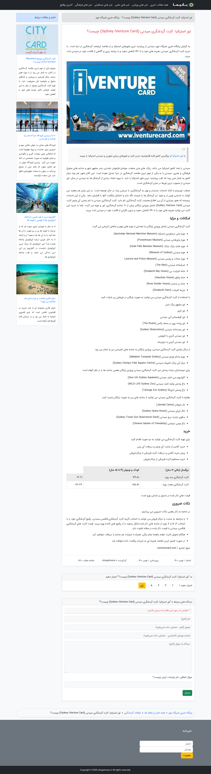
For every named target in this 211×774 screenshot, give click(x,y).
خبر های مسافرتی (103, 5)
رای (142, 585)
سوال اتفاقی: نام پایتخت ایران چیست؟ (172, 677)
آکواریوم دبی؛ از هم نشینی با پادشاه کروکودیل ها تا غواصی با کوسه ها (40, 218)
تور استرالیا (177, 156)
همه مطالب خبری (159, 5)
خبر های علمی (122, 5)
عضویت (187, 755)
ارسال (187, 693)
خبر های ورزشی (140, 5)
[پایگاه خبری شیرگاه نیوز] (183, 5)
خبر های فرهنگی (83, 5)
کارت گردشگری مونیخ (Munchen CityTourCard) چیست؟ (40, 60)
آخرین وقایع (66, 5)
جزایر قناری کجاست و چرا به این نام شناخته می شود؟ (39, 300)
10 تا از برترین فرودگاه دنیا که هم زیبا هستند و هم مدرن (39, 137)
